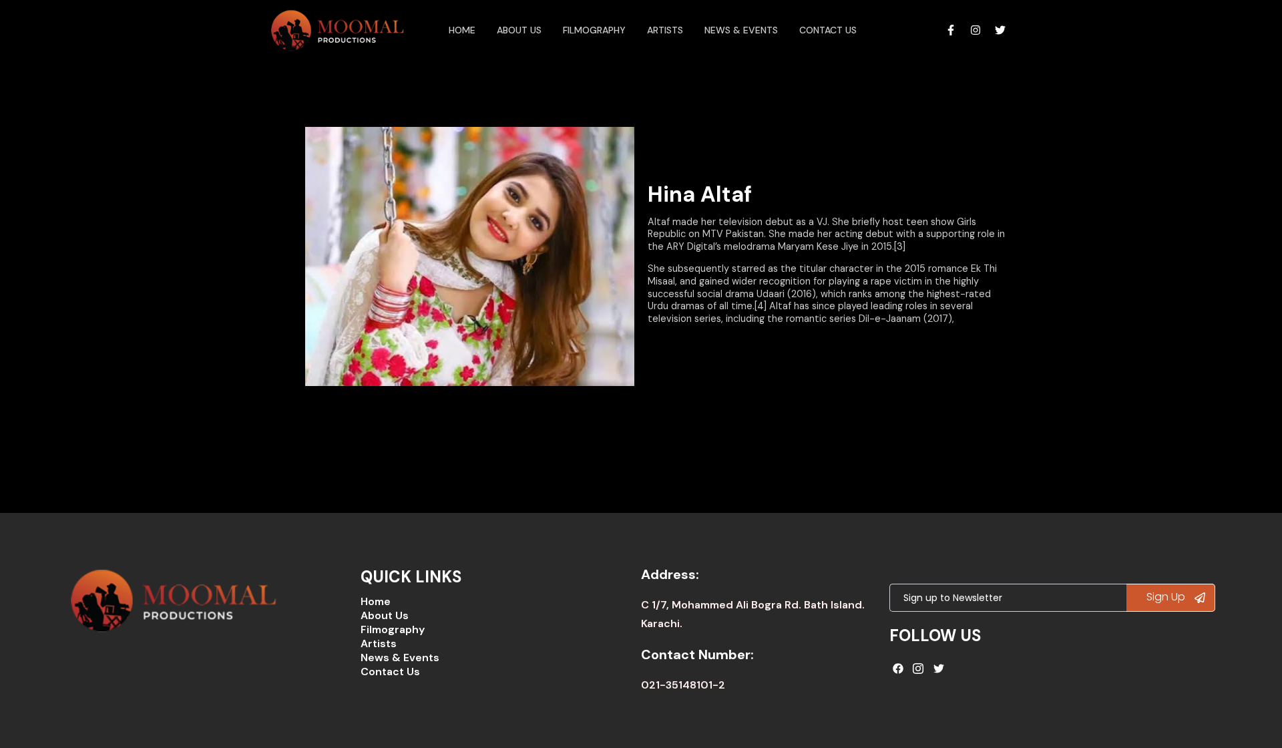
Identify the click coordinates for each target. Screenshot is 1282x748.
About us (519, 30)
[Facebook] (898, 668)
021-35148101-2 (683, 685)
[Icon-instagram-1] (918, 668)
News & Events (741, 30)
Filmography (594, 30)
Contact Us (828, 30)
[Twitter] (1000, 30)
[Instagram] (975, 30)
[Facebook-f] (951, 30)
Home (462, 30)
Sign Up (1167, 596)
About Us (385, 615)
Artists (665, 30)
